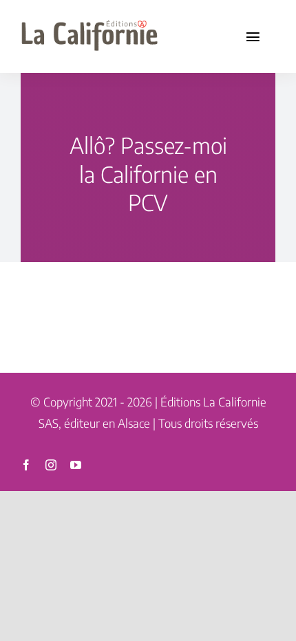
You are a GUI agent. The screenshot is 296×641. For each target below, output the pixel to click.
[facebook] (26, 464)
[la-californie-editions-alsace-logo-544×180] (89, 18)
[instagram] (50, 464)
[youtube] (75, 464)
